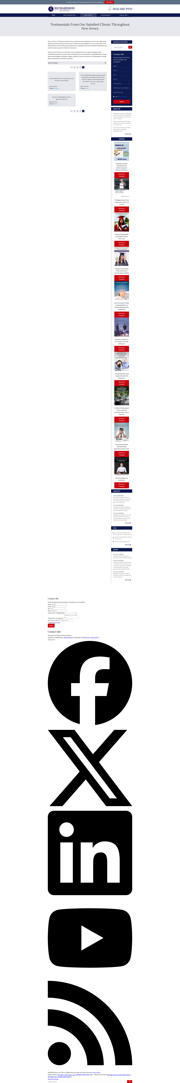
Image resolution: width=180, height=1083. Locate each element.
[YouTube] (90, 979)
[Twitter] (90, 809)
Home (53, 15)
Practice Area (52, 613)
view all (127, 134)
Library (116, 491)
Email (49, 606)
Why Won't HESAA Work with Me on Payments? (122, 538)
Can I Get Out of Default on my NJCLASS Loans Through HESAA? (122, 533)
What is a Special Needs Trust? (121, 542)
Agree (121, 96)
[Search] (130, 47)
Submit (122, 101)
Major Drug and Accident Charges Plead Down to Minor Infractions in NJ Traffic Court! (122, 123)
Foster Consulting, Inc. (84, 1074)
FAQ (114, 528)
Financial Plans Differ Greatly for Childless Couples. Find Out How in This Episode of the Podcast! (122, 508)
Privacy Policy (122, 96)
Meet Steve (87, 15)
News (115, 550)
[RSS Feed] (90, 1064)
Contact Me (123, 15)
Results (116, 109)
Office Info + (86, 637)
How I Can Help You (69, 15)
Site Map (50, 1079)
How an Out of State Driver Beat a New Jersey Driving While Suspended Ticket (121, 129)
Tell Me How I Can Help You (56, 618)
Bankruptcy (56, 88)
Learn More (109, 2)
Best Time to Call (53, 620)
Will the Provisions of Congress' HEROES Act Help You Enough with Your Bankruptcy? (122, 575)
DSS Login (55, 1079)
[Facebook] (90, 724)
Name (50, 604)
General (87, 88)
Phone (50, 611)
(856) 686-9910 (122, 9)
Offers (122, 139)
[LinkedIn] (90, 894)
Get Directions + (94, 637)
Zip (49, 608)
